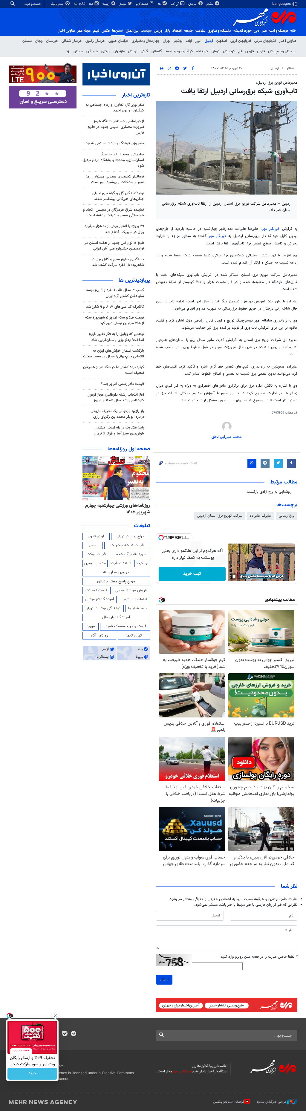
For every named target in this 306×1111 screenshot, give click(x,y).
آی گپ (175, 4)
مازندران (119, 51)
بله (159, 4)
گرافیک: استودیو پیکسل (228, 1101)
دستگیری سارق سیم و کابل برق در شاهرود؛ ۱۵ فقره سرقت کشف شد (117, 262)
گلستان (157, 51)
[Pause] (234, 576)
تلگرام (210, 4)
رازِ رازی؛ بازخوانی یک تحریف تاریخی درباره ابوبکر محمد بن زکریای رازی (117, 414)
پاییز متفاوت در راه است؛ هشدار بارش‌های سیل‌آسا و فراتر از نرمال (119, 430)
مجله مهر (84, 30)
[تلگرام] (73, 1034)
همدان (78, 51)
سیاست (146, 30)
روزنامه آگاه (99, 636)
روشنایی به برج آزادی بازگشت (269, 492)
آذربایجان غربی (240, 41)
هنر (264, 30)
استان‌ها (117, 30)
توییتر (123, 4)
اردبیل (209, 41)
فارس (261, 51)
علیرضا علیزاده (260, 516)
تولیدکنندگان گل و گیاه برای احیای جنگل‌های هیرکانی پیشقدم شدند (118, 196)
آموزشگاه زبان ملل (116, 617)
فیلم (96, 30)
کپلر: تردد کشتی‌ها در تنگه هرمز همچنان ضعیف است (113, 370)
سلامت (200, 30)
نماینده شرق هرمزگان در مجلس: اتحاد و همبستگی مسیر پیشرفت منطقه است (113, 212)
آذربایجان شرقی (265, 41)
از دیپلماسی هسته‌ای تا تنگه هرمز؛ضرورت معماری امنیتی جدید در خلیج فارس (116, 127)
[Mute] (242, 576)
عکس (106, 30)
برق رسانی (286, 516)
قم (240, 51)
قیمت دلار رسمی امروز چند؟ (122, 384)
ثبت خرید (192, 574)
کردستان (229, 51)
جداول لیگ (58, 4)
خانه (293, 30)
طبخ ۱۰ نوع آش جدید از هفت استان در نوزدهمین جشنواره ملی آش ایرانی (114, 246)
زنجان (39, 41)
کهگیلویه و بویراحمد (179, 51)
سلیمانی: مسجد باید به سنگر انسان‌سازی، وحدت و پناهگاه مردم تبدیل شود (113, 160)
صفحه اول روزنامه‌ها (129, 449)
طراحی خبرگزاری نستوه (272, 1101)
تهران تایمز (134, 636)
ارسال (164, 980)
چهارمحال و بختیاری (146, 41)
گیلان (144, 51)
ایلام (189, 41)
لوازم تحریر (96, 536)
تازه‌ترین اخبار (136, 95)
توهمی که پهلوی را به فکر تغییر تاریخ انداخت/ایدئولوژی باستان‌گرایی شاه (116, 337)
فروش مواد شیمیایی (131, 590)
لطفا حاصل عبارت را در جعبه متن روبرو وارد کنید (259, 957)
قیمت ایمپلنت (96, 590)
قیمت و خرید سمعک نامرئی (125, 626)
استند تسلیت (121, 563)
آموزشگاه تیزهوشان (99, 599)
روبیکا (106, 4)
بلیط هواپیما (137, 608)
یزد (68, 51)
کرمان (216, 51)
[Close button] (55, 1016)
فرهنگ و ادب (278, 30)
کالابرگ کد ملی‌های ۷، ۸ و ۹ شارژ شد (115, 307)
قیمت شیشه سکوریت (127, 545)
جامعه (188, 30)
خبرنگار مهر (271, 229)
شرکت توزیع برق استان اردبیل (219, 516)
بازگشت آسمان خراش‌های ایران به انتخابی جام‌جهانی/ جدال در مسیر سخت (113, 353)
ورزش (158, 30)
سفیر (93, 545)
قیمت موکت (96, 554)
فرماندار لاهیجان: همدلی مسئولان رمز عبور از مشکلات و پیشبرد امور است (115, 179)
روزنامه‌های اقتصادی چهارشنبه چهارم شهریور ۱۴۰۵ (122, 509)
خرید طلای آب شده (131, 554)
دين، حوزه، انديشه (246, 30)
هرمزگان (92, 51)
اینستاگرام (142, 4)
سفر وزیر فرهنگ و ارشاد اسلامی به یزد (115, 143)
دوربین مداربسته (116, 572)
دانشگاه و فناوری (219, 30)
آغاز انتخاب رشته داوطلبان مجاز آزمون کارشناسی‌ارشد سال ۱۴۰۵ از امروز (116, 397)
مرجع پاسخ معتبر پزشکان (116, 581)
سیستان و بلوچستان (282, 51)
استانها (290, 68)
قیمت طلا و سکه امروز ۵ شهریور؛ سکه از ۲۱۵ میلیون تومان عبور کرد (114, 320)
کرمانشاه (202, 51)
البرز (198, 41)
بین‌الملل (132, 30)
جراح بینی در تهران (130, 536)
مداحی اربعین (95, 563)
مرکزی (105, 51)
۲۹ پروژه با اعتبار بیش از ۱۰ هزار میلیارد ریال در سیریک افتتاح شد (114, 229)
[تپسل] (161, 538)
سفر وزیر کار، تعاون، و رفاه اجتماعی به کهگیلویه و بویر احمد (115, 108)
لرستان (132, 51)
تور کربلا (142, 563)
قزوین (249, 51)
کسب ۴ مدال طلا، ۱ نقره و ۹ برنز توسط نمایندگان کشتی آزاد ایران (114, 293)
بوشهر (178, 41)
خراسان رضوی (95, 41)
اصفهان (221, 41)
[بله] (64, 1034)
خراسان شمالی (72, 41)
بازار (167, 30)
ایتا (91, 4)
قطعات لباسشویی (134, 599)
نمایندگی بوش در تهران (102, 608)
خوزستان (52, 41)
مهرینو (90, 626)
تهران (166, 41)
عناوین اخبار (287, 41)
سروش (193, 4)
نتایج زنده (80, 3)
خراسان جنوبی (118, 41)
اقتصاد (177, 30)
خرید (32, 1073)
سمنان (27, 41)
